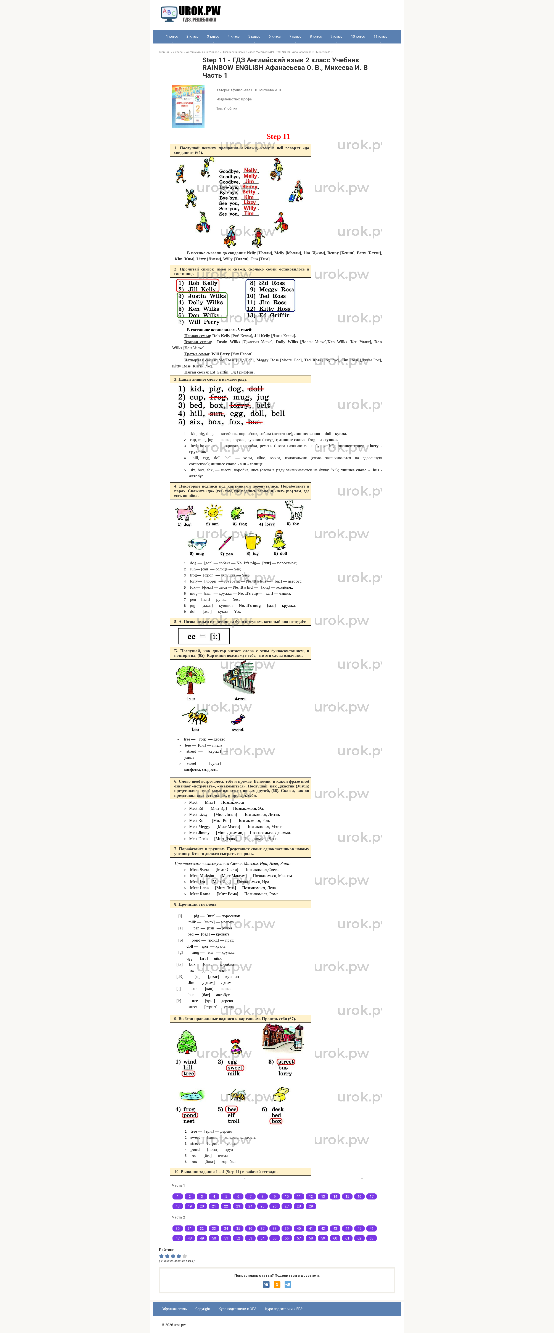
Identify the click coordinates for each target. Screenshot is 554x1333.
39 (287, 1229)
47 (178, 1238)
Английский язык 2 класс (202, 52)
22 (226, 1206)
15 (347, 1197)
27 (287, 1206)
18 (178, 1206)
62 (359, 1238)
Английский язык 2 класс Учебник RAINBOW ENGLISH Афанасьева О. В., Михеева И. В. (278, 52)
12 (311, 1197)
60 (335, 1238)
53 (250, 1238)
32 (202, 1229)
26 (275, 1206)
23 (238, 1206)
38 (275, 1229)
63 (372, 1238)
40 (299, 1229)
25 (262, 1206)
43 (335, 1229)
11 (299, 1197)
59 (323, 1238)
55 (275, 1238)
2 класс (192, 36)
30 (178, 1229)
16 (359, 1197)
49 (202, 1238)
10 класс (358, 36)
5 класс (254, 36)
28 (299, 1206)
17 (372, 1197)
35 (238, 1229)
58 (311, 1238)
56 (287, 1238)
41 (311, 1229)
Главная (164, 52)
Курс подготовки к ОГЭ (237, 1309)
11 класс (380, 36)
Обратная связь (174, 1309)
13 (323, 1197)
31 (190, 1229)
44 (347, 1229)
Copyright (202, 1309)
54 (262, 1238)
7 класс (295, 36)
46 (372, 1229)
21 (214, 1206)
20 (202, 1206)
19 (190, 1206)
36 (250, 1229)
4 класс (234, 36)
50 (214, 1238)
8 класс (316, 36)
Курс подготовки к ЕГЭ (284, 1309)
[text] (185, 1256)
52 (238, 1238)
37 (262, 1229)
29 (311, 1206)
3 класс (213, 36)
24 (250, 1206)
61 (347, 1238)
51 (226, 1238)
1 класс (172, 36)
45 (359, 1229)
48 (190, 1238)
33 (214, 1229)
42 (323, 1229)
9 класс (336, 36)
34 (226, 1229)
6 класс (275, 36)
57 (299, 1238)
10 (287, 1197)
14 (335, 1197)
